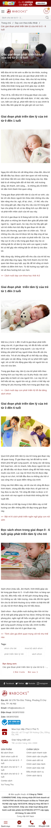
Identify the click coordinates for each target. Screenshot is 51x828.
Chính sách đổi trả (34, 760)
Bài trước (20, 672)
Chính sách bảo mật (35, 768)
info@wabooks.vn (16, 708)
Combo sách (6, 781)
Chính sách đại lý (34, 776)
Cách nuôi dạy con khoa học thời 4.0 (22, 275)
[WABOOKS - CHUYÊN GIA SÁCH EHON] (17, 11)
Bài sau (32, 672)
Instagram (43, 683)
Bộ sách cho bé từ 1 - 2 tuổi (11, 768)
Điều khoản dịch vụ (35, 772)
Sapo (31, 816)
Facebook (9, 683)
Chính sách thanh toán (36, 753)
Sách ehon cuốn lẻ (9, 756)
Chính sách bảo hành (35, 764)
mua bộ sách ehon (33, 648)
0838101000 (18, 712)
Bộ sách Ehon (7, 753)
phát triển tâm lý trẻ (14, 654)
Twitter (21, 683)
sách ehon (37, 654)
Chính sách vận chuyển (36, 756)
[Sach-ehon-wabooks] (25, 3)
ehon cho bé (10, 648)
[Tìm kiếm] (47, 17)
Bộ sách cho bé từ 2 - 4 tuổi (11, 775)
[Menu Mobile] (3, 11)
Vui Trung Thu (7, 784)
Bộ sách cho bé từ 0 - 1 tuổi (11, 762)
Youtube (31, 683)
